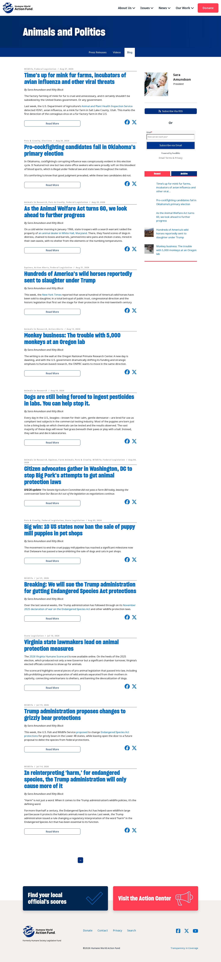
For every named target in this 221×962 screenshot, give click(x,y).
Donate (208, 8)
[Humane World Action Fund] (18, 8)
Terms (168, 157)
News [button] (163, 8)
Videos (117, 52)
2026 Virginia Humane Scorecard (48, 656)
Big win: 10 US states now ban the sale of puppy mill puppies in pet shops (79, 530)
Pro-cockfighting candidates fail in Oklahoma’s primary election (79, 150)
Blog (129, 52)
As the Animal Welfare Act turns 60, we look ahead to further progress (75, 212)
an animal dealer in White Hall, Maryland (62, 233)
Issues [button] (145, 8)
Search (131, 930)
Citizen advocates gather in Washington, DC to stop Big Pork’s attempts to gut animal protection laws (78, 475)
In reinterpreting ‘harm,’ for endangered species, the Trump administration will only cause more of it (75, 779)
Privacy (179, 157)
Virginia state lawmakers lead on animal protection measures (71, 645)
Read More (52, 123)
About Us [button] (125, 8)
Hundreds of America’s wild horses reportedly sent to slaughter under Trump (78, 277)
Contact (103, 930)
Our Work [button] (183, 8)
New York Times (51, 294)
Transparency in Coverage (184, 948)
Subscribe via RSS (172, 111)
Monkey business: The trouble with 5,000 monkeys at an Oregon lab (72, 338)
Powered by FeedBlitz (170, 153)
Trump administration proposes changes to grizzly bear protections (75, 714)
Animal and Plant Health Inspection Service (107, 106)
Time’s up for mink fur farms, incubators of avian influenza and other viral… (176, 187)
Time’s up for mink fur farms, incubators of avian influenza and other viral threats (75, 78)
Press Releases (97, 52)
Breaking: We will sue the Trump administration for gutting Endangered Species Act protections (80, 588)
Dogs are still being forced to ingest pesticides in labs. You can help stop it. (79, 400)
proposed (81, 732)
